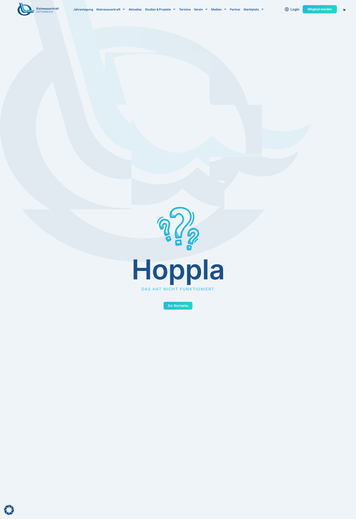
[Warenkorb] (342, 9)
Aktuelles (135, 9)
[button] (9, 510)
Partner (235, 9)
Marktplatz (251, 9)
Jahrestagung (83, 9)
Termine (185, 9)
